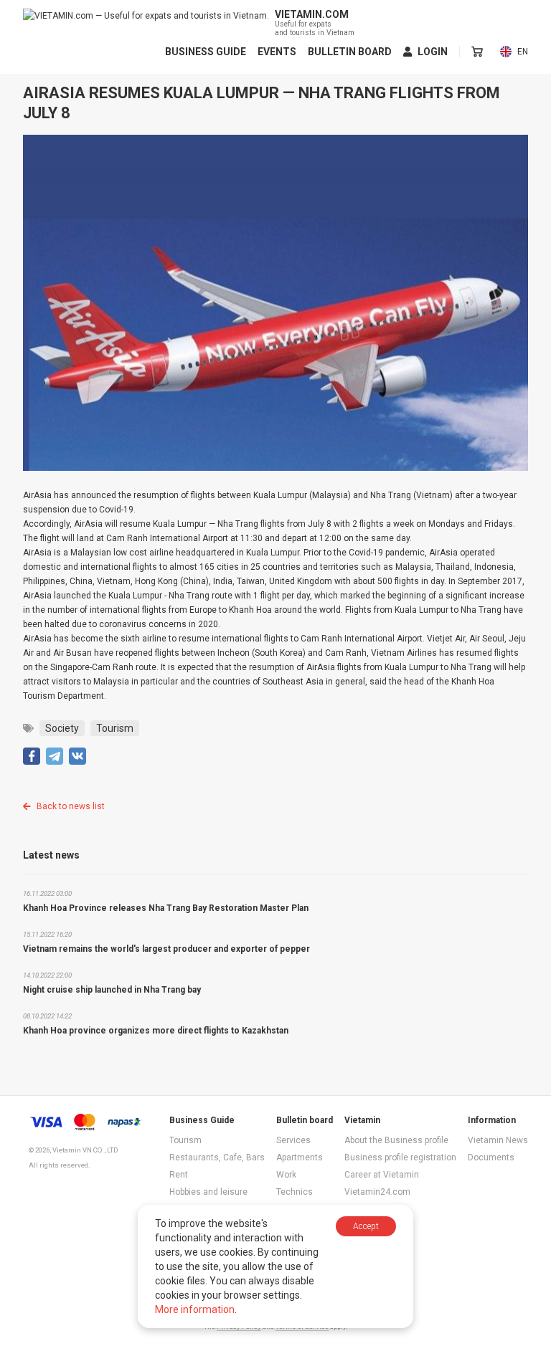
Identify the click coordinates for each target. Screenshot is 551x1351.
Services (293, 1140)
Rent (178, 1175)
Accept (366, 1226)
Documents (491, 1157)
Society (62, 728)
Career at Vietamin (381, 1175)
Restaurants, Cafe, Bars (217, 1157)
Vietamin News (498, 1140)
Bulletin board (350, 51)
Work (286, 1175)
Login (433, 51)
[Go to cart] (477, 51)
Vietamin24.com (377, 1192)
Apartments (299, 1157)
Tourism (114, 728)
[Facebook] (31, 756)
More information (195, 1309)
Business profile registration (400, 1157)
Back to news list (71, 806)
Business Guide (205, 51)
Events (277, 51)
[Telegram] (54, 756)
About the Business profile (396, 1140)
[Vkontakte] (77, 756)
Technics (294, 1192)
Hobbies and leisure (208, 1192)
